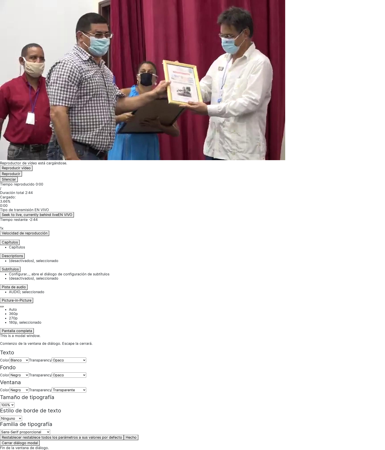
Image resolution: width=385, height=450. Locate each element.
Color (4, 360)
